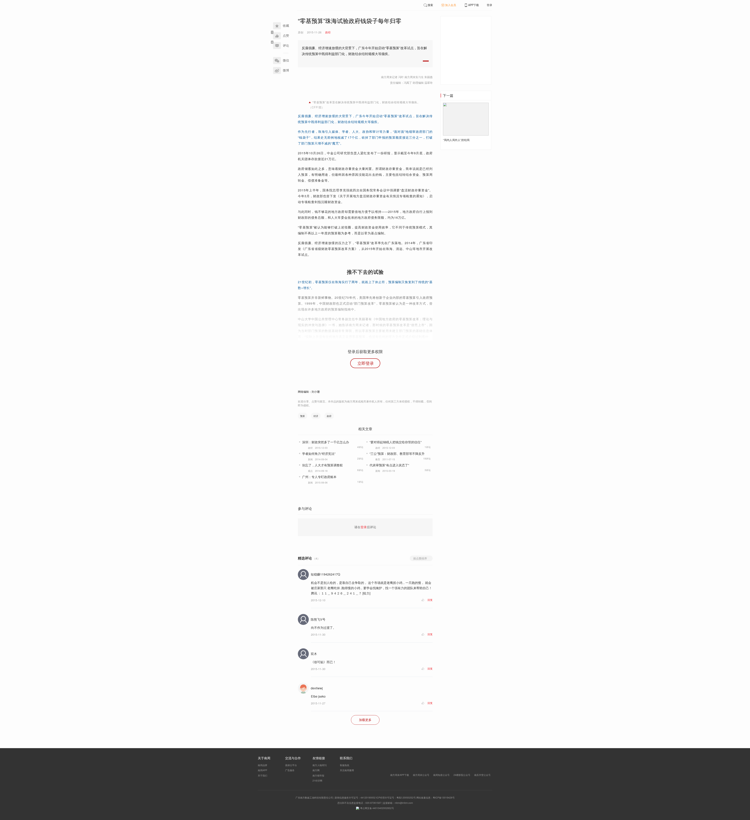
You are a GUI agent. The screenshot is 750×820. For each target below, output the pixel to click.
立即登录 (365, 363)
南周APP (262, 770)
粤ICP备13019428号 (444, 797)
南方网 (316, 770)
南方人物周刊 (319, 765)
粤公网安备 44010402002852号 (377, 808)
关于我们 (262, 775)
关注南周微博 (347, 770)
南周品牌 (262, 765)
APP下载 (473, 5)
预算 (302, 416)
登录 (489, 5)
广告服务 (290, 770)
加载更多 (365, 719)
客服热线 (344, 765)
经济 (315, 416)
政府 (329, 416)
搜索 (430, 5)
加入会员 (450, 5)
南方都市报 (318, 775)
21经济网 (317, 780)
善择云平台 (291, 765)
